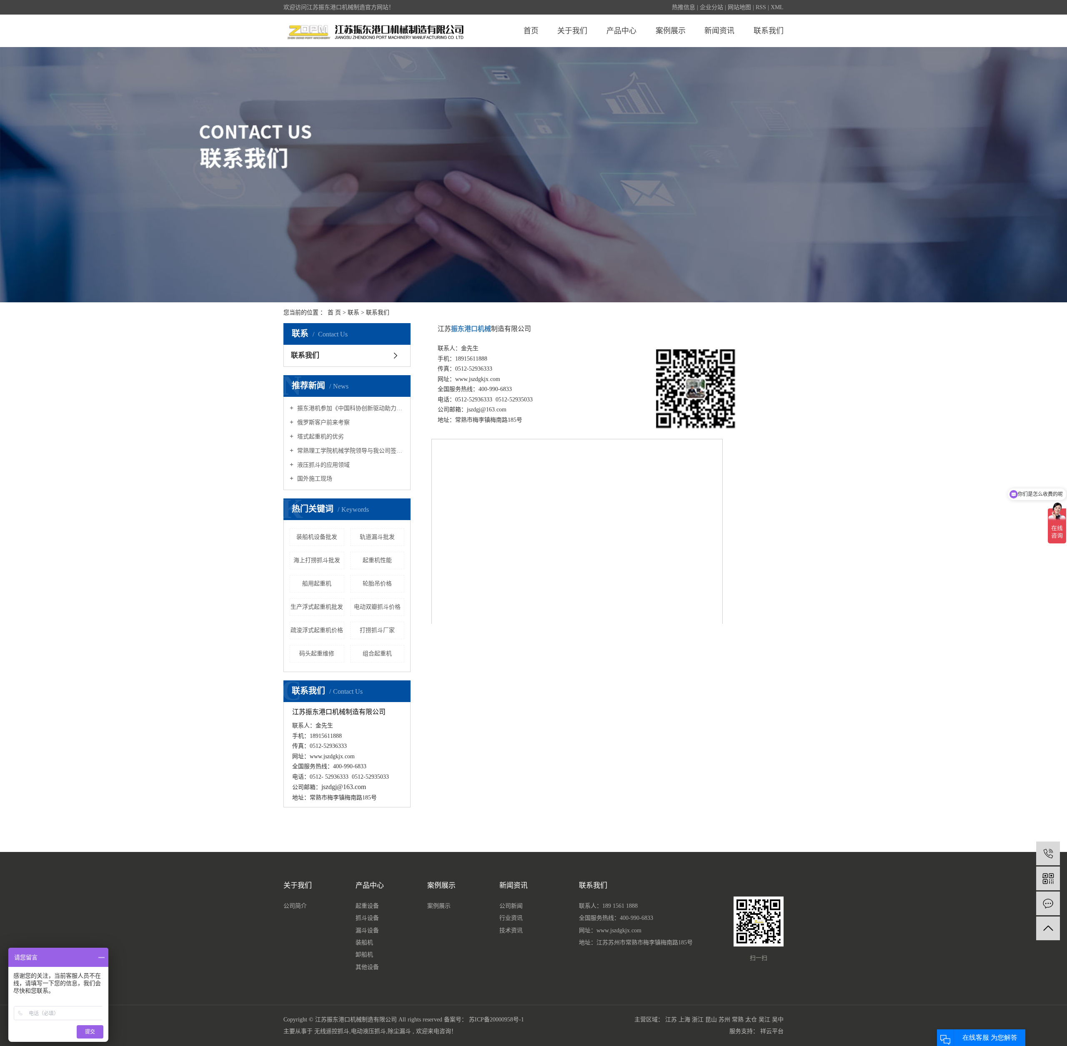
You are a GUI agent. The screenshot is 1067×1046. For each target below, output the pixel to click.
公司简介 (295, 906)
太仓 (751, 1019)
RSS (761, 7)
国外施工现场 (314, 479)
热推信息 (683, 7)
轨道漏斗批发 (377, 537)
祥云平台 (772, 1031)
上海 (684, 1019)
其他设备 (367, 967)
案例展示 (671, 31)
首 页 (334, 312)
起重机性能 (377, 560)
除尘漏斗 (399, 1031)
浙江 (698, 1019)
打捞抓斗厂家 (377, 630)
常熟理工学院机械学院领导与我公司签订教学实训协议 (350, 451)
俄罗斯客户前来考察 (323, 422)
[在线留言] (1048, 903)
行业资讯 (511, 918)
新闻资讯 (719, 31)
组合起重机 (377, 653)
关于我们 (572, 31)
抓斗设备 (367, 918)
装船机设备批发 (316, 537)
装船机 (364, 942)
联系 (353, 312)
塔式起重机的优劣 (320, 436)
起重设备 (367, 906)
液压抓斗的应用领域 (323, 465)
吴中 (778, 1019)
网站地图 (739, 7)
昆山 (711, 1019)
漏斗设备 (367, 930)
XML (777, 7)
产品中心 (621, 31)
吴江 (764, 1019)
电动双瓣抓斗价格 (377, 607)
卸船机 (364, 954)
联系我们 (769, 31)
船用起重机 (316, 583)
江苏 (671, 1019)
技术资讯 (511, 930)
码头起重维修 (316, 653)
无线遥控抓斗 (331, 1031)
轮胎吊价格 (377, 583)
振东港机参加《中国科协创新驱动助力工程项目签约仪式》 (350, 408)
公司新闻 (511, 906)
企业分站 (711, 7)
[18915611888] (1048, 853)
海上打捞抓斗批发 (316, 560)
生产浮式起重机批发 (317, 607)
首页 (531, 31)
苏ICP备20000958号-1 (496, 1019)
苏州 (724, 1019)
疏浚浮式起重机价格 (317, 630)
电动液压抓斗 (368, 1031)
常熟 (738, 1019)
